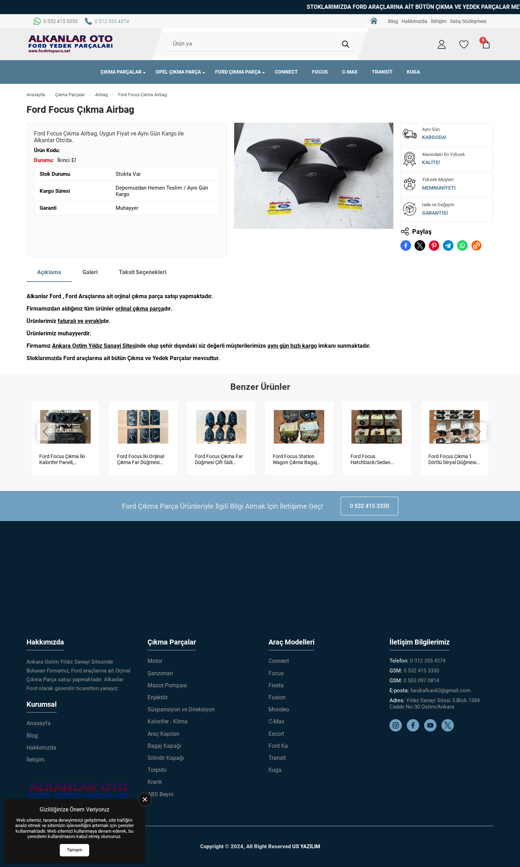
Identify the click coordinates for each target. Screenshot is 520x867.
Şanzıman (160, 673)
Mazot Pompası (167, 685)
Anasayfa (374, 21)
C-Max (350, 72)
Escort (276, 733)
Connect (286, 72)
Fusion (276, 697)
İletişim (438, 21)
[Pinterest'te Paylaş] (434, 245)
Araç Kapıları (163, 733)
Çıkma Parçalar (120, 72)
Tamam (74, 849)
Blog (393, 21)
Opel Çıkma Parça (178, 72)
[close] (145, 799)
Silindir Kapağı (166, 758)
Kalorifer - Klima (167, 721)
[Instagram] (397, 730)
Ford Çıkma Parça (238, 72)
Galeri (90, 272)
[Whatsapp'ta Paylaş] (462, 245)
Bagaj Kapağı (164, 745)
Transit (382, 72)
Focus (320, 72)
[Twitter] (449, 730)
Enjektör (158, 697)
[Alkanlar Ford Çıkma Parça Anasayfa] (71, 44)
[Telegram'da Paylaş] (448, 245)
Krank (155, 782)
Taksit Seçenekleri (142, 272)
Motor (155, 661)
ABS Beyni (160, 794)
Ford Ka (278, 745)
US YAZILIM (306, 846)
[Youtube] (432, 730)
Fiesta (276, 685)
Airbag (101, 94)
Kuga (413, 72)
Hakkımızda (414, 21)
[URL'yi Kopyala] (476, 245)
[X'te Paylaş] (420, 245)
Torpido (157, 770)
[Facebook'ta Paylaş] (405, 245)
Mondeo (278, 709)
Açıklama (49, 272)
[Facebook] (415, 730)
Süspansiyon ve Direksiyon (181, 709)
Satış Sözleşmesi (468, 21)
